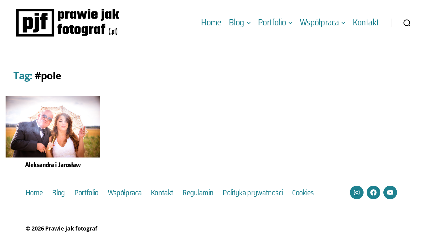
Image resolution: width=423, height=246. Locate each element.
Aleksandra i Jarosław (53, 164)
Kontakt (366, 22)
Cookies (303, 193)
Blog (236, 22)
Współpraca (319, 22)
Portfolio (272, 22)
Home (211, 22)
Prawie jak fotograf (71, 228)
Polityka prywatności (253, 193)
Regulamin (197, 193)
